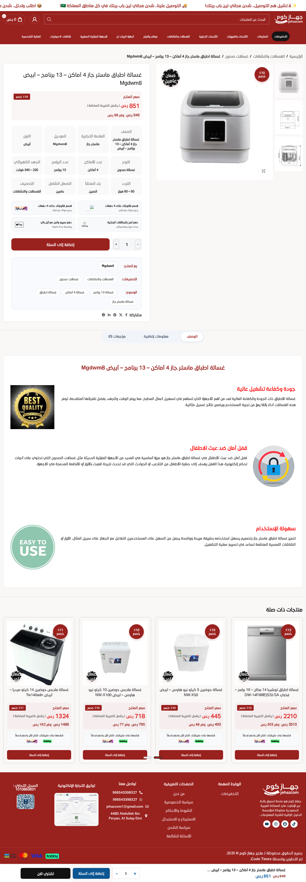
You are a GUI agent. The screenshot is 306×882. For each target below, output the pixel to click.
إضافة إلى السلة (60, 244)
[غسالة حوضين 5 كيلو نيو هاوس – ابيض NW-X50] (191, 653)
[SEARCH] (49, 19)
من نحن (179, 793)
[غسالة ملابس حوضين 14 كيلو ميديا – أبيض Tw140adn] (39, 653)
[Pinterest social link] (115, 315)
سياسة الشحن (178, 827)
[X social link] (121, 315)
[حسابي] (35, 19)
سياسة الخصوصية (178, 802)
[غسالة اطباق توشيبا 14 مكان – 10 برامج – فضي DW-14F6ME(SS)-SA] (267, 653)
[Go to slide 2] (147, 757)
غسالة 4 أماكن (74, 292)
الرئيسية (296, 56)
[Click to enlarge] (263, 171)
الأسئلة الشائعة (178, 836)
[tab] (192, 337)
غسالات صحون (236, 56)
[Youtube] (266, 824)
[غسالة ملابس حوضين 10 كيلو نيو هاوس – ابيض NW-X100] (115, 653)
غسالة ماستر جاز (123, 301)
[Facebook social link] (126, 315)
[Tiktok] (294, 824)
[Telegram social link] (103, 315)
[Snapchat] (285, 824)
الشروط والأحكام (179, 810)
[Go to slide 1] (158, 757)
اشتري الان (45, 873)
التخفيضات (230, 793)
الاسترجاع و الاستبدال (178, 819)
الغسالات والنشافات (269, 56)
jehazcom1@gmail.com (124, 806)
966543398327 (125, 792)
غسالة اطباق (48, 292)
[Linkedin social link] (109, 315)
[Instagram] (275, 824)
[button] (267, 755)
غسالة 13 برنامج (103, 292)
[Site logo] (288, 19)
